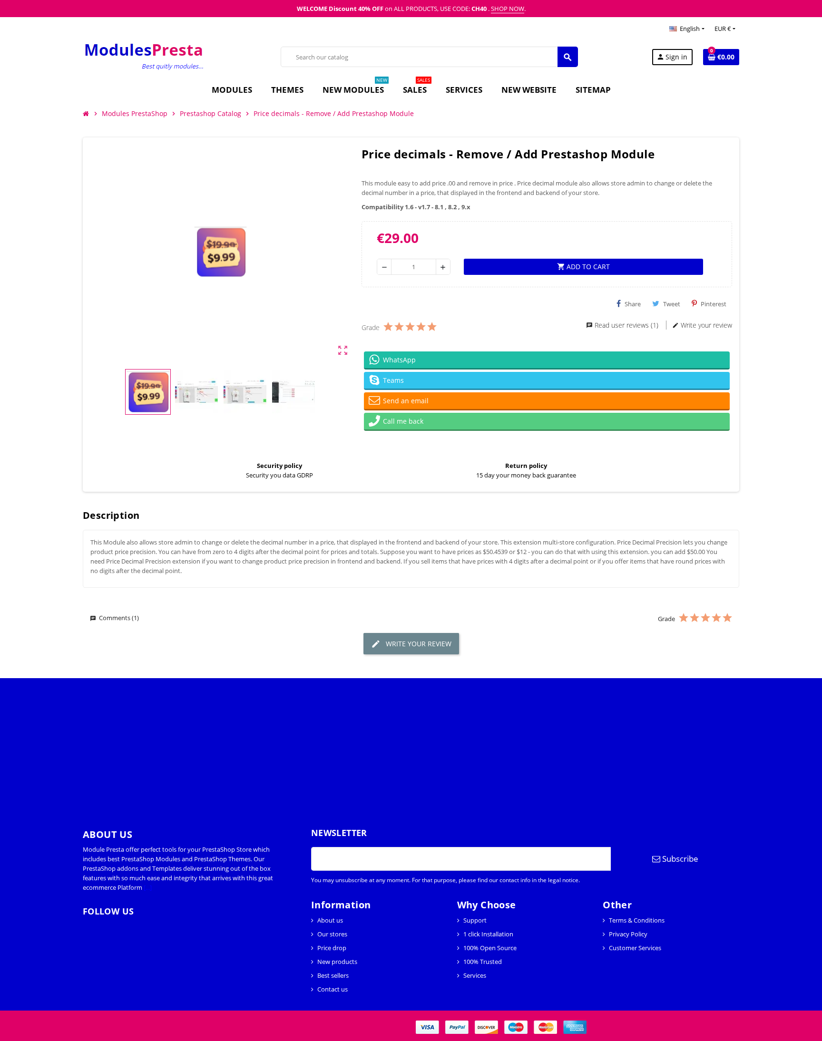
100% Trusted (482, 961)
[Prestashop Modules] (145, 56)
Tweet (671, 304)
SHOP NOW (507, 8)
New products (337, 961)
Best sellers (333, 975)
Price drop (331, 948)
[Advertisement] (285, 744)
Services (474, 975)
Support (475, 920)
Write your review (705, 325)
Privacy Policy (628, 934)
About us (330, 920)
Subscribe (679, 858)
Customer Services (635, 948)
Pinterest (713, 304)
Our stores (332, 934)
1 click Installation (488, 934)
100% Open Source (490, 948)
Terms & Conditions (637, 920)
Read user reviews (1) (626, 325)
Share (633, 304)
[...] (148, 887)
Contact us (332, 989)
